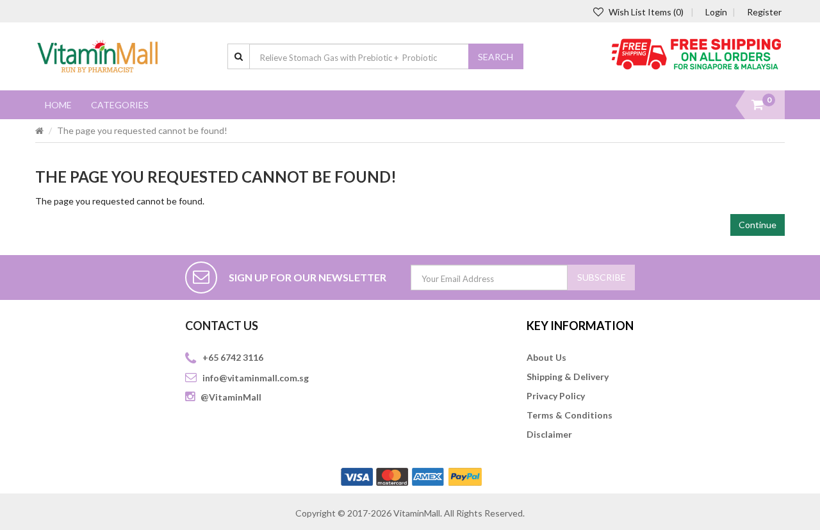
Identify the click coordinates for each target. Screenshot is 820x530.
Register (764, 11)
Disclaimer (549, 434)
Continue (757, 224)
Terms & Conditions (569, 415)
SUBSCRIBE (601, 277)
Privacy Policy (556, 395)
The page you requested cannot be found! (142, 130)
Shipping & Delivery (568, 376)
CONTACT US (221, 326)
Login (716, 11)
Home (58, 104)
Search (495, 56)
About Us (546, 357)
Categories (120, 104)
